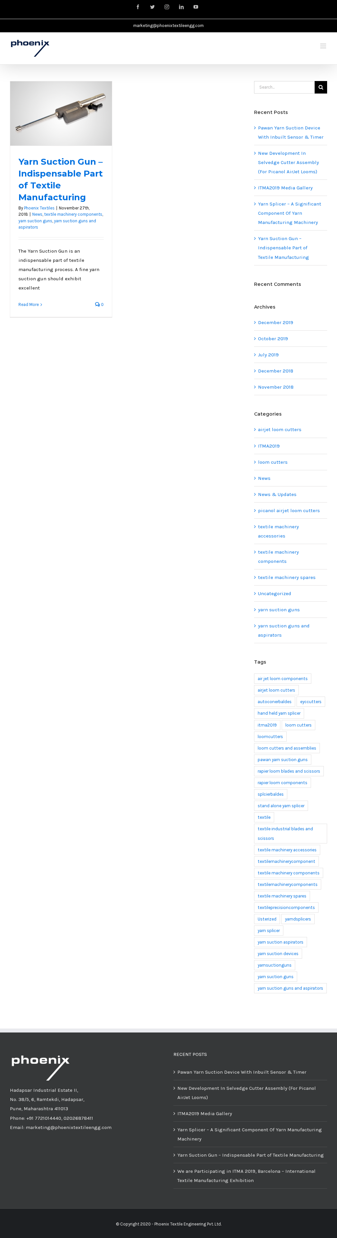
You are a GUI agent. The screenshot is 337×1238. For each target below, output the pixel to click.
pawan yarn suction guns (283, 759)
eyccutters (311, 701)
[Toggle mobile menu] (323, 45)
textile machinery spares (287, 577)
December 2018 (275, 371)
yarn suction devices (278, 953)
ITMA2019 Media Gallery (285, 188)
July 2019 (268, 355)
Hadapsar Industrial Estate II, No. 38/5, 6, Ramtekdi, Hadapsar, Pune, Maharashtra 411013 (47, 1099)
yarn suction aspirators (280, 942)
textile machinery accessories (278, 531)
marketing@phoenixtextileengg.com (168, 25)
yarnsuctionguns (275, 965)
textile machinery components (73, 214)
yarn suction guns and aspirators (284, 630)
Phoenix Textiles (39, 208)
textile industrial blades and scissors (285, 833)
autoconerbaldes (275, 701)
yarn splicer (269, 930)
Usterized (267, 919)
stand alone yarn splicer (281, 805)
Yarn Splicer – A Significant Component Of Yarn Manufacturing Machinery (289, 213)
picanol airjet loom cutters (289, 510)
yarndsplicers (298, 919)
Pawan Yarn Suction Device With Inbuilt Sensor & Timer (241, 1072)
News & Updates (277, 494)
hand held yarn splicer (279, 713)
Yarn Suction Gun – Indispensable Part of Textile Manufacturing (283, 247)
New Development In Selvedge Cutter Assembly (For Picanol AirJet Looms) (288, 162)
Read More (28, 304)
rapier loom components (282, 782)
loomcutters (270, 736)
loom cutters (273, 462)
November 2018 (276, 387)
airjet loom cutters (279, 429)
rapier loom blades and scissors (289, 771)
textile (264, 817)
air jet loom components (283, 678)
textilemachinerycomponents (288, 884)
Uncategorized (274, 593)
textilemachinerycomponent (286, 861)
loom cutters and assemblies (287, 748)
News (37, 214)
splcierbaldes (271, 794)
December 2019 (275, 322)
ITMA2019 (269, 446)
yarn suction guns (35, 220)
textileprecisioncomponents (286, 907)
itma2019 (267, 725)
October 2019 (273, 339)
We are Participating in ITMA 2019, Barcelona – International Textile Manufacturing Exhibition (246, 1175)
